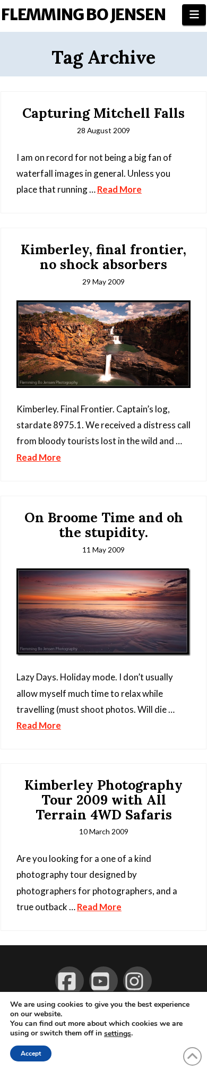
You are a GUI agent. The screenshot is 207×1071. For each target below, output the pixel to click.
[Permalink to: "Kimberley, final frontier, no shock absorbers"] (103, 343)
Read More (119, 189)
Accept (31, 1053)
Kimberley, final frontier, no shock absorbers (103, 257)
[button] (194, 14)
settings (117, 1034)
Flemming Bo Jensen (83, 14)
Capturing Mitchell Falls (103, 113)
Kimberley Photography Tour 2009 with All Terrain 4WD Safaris (103, 799)
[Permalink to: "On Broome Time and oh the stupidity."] (103, 612)
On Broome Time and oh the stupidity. (103, 525)
